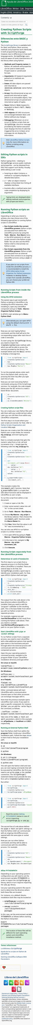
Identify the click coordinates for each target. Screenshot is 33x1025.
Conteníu (5, 17)
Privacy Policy (22, 993)
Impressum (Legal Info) (9, 993)
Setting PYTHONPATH (15, 815)
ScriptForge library (11, 45)
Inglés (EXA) (6, 12)
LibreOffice (6, 8)
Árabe (25, 12)
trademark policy (7, 1019)
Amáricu (17, 12)
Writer (16, 8)
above (29, 735)
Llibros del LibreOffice (16, 977)
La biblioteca (11, 948)
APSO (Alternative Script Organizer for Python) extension (18, 272)
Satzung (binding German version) (13, 997)
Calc (22, 8)
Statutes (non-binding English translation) (15, 995)
